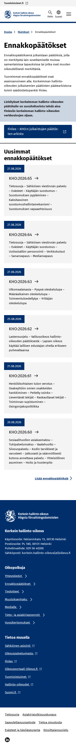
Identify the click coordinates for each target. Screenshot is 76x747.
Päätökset (23, 32)
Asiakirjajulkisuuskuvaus (39, 714)
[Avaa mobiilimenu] (68, 14)
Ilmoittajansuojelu (55, 730)
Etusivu (8, 32)
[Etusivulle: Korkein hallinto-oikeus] (22, 14)
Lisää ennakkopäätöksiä (51, 478)
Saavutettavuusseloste (20, 722)
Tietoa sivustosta (50, 722)
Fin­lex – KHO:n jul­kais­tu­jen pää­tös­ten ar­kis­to (33, 131)
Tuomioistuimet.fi (14, 3)
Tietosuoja (12, 714)
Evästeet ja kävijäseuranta (22, 730)
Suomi (58, 16)
